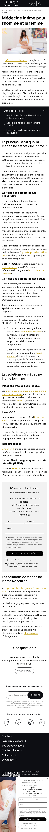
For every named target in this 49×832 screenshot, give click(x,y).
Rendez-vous (31, 3)
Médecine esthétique (32, 10)
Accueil (5, 10)
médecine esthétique (16, 60)
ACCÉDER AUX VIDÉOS (25, 553)
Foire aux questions (12, 741)
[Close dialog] (47, 779)
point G (20, 400)
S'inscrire (35, 695)
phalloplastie (31, 633)
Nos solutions (15, 10)
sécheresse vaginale (31, 331)
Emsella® (17, 468)
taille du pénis (9, 267)
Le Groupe (8, 759)
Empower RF (8, 449)
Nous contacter (24, 671)
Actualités (7, 755)
